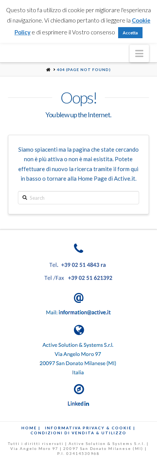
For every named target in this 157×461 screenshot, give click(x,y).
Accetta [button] (130, 32)
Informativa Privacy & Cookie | (90, 427)
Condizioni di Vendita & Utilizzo (78, 432)
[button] (139, 53)
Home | (30, 427)
